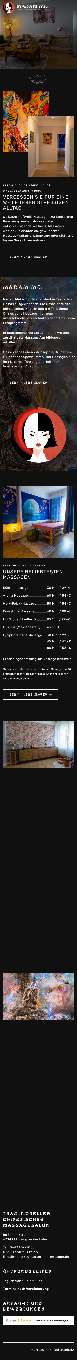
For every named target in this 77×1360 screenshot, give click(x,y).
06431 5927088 (22, 1247)
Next (68, 63)
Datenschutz (64, 1350)
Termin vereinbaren (28, 257)
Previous (62, 63)
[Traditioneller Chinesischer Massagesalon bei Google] (38, 1320)
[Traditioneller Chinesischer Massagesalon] (26, 7)
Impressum (38, 1350)
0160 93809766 (25, 1252)
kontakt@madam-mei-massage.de (42, 1257)
